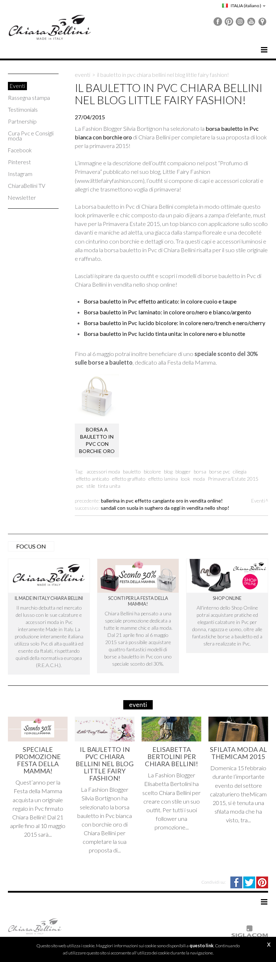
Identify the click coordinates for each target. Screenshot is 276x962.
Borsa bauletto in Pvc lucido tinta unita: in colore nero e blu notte (164, 333)
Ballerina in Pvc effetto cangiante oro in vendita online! (162, 501)
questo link (201, 945)
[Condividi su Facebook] (236, 882)
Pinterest (19, 162)
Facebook (20, 150)
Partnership (22, 121)
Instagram (20, 174)
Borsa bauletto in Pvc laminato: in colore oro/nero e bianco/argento (167, 312)
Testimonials (23, 109)
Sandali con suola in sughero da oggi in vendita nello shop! (165, 508)
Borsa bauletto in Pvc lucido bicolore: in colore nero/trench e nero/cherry (174, 322)
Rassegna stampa (29, 97)
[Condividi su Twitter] (249, 882)
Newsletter (22, 197)
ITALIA (245, 5)
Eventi (17, 86)
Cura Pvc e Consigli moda (31, 136)
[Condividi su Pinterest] (262, 882)
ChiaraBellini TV (26, 185)
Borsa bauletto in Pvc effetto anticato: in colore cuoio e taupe (160, 301)
